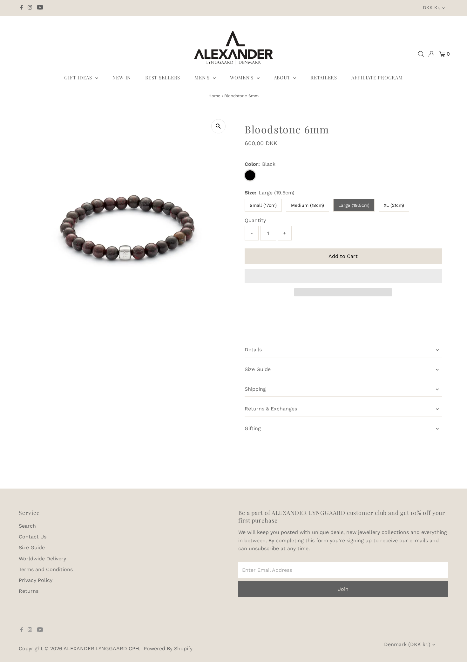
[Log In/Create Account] (431, 54)
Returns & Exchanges (271, 409)
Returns (28, 591)
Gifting (253, 428)
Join (343, 589)
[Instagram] (30, 8)
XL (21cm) (394, 205)
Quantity (255, 220)
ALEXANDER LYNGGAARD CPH (101, 648)
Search (27, 526)
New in (121, 77)
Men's (202, 77)
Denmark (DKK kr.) (407, 644)
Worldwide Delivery (42, 559)
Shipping (255, 389)
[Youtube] (40, 8)
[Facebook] (21, 8)
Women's (242, 77)
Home (214, 95)
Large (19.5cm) (353, 205)
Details (253, 350)
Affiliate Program (377, 77)
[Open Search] (421, 54)
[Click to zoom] (218, 126)
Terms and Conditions (46, 569)
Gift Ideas (78, 77)
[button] (343, 276)
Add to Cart (343, 256)
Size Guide (258, 369)
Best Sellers (162, 77)
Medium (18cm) (307, 205)
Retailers (323, 77)
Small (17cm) (263, 205)
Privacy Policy (35, 580)
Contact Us (32, 537)
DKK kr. (431, 7)
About (283, 77)
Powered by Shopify (168, 648)
